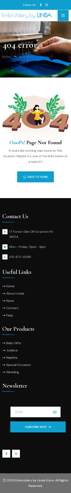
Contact (12, 308)
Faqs (9, 315)
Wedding (12, 372)
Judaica (12, 350)
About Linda (15, 293)
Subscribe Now (36, 427)
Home (6, 57)
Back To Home (38, 177)
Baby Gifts (13, 343)
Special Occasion (18, 365)
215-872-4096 (20, 257)
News (10, 301)
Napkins (12, 357)
